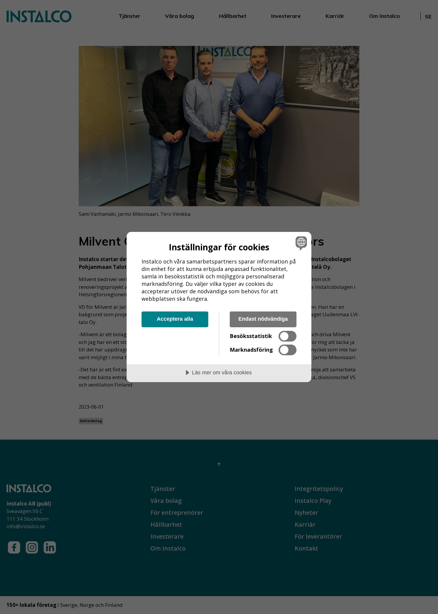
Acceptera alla (175, 319)
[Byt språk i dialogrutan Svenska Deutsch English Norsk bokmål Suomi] (300, 243)
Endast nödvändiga (263, 319)
